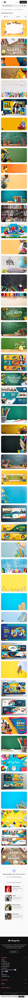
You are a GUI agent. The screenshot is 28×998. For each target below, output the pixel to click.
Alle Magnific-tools (5, 976)
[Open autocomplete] (3, 5)
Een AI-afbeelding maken (7, 9)
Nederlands (14, 951)
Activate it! (21, 996)
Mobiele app (4, 974)
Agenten (4, 971)
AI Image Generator (5, 963)
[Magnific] (14, 941)
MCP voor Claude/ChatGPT (8, 969)
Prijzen (17, 2)
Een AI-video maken (19, 9)
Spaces (3, 960)
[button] (14, 952)
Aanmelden (23, 2)
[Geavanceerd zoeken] (25, 16)
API (2, 973)
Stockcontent (4, 968)
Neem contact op (5, 987)
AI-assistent (4, 961)
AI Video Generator (5, 964)
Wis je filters (17, 877)
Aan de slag (4, 980)
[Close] (26, 996)
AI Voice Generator (5, 966)
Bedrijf (3, 983)
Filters (19, 16)
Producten (4, 957)
